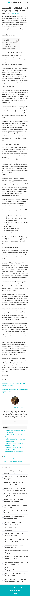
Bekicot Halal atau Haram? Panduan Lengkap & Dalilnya (15, 569)
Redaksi (23, 588)
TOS (19, 590)
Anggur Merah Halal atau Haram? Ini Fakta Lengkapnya (16, 478)
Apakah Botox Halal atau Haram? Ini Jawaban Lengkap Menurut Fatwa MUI (15, 489)
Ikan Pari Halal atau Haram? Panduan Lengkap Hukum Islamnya (14, 500)
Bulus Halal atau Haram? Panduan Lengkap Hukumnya (14, 529)
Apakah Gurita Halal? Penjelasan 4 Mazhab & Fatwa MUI (15, 535)
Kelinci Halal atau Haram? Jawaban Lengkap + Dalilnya (15, 546)
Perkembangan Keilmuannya (10, 46)
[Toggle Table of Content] (16, 40)
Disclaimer (17, 588)
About (6, 588)
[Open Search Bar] (28, 2)
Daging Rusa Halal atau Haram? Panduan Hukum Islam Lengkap (16, 540)
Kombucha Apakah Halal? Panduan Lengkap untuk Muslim (14, 518)
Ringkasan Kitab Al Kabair (8, 48)
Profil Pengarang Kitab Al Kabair (10, 42)
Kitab (4, 456)
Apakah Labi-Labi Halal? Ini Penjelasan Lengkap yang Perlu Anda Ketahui (16, 580)
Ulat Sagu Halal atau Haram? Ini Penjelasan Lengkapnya (14, 523)
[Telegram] (15, 422)
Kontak (11, 588)
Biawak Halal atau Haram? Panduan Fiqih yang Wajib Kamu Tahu (16, 557)
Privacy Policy (13, 590)
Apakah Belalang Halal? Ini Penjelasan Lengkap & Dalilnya (15, 472)
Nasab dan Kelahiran (9, 44)
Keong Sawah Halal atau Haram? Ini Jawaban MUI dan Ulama (14, 483)
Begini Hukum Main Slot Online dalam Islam (12, 461)
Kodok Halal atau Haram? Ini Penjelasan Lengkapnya (16, 552)
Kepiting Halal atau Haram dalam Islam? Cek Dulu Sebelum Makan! (16, 563)
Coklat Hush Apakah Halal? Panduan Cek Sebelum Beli (15, 506)
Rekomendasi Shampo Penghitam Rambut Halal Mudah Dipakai (16, 512)
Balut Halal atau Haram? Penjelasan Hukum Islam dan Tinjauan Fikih (15, 575)
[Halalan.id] (14, 2)
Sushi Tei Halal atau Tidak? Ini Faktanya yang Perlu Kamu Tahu (15, 495)
